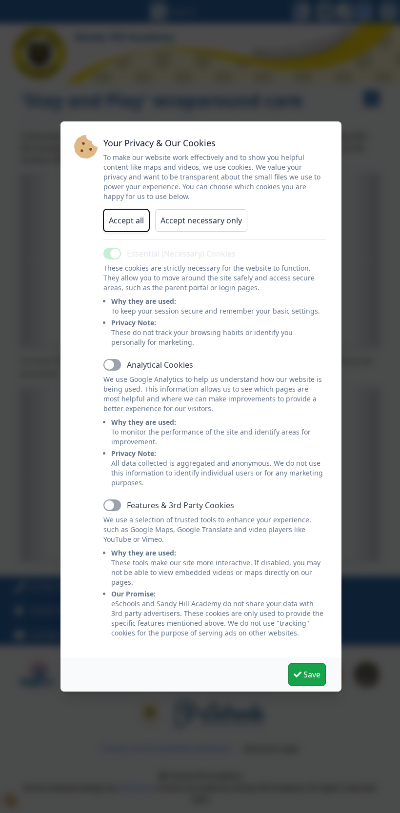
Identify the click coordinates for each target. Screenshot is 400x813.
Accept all (126, 220)
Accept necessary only (201, 220)
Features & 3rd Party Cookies (180, 505)
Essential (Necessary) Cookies (181, 253)
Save (310, 674)
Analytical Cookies (160, 364)
